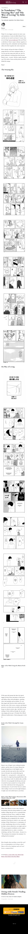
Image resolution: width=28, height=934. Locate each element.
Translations (4, 7)
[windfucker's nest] (21, 912)
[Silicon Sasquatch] (7, 912)
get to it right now (13, 40)
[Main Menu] (26, 2)
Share (24, 26)
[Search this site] (23, 2)
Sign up (14, 923)
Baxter (3, 28)
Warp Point (16, 909)
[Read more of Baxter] (3, 24)
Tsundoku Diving (12, 915)
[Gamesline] (14, 912)
